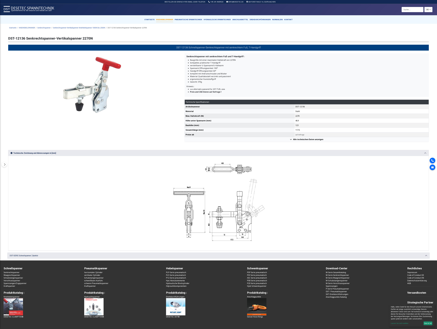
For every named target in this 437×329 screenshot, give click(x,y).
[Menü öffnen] (4, 164)
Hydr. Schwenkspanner (256, 286)
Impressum (412, 272)
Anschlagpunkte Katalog (336, 297)
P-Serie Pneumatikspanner (337, 289)
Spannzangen (332, 286)
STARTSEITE (149, 19)
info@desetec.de (235, 2)
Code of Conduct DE (415, 275)
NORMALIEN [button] (277, 19)
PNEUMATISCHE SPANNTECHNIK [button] (188, 19)
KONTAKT (288, 19)
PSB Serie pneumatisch (257, 280)
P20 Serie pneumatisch (257, 283)
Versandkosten (416, 292)
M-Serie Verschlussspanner (338, 283)
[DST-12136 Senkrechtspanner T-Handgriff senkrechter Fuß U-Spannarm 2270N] (95, 84)
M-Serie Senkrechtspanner (337, 275)
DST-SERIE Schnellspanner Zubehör (24, 256)
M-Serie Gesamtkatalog (336, 272)
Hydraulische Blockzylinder (177, 283)
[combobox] (412, 9)
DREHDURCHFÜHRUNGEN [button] (260, 19)
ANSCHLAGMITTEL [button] (240, 19)
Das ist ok (428, 323)
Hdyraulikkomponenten (176, 286)
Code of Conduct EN (415, 278)
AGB (409, 283)
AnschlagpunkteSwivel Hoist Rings (255, 306)
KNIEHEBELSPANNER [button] (164, 19)
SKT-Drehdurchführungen (337, 294)
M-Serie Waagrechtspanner (337, 278)
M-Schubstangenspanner (337, 280)
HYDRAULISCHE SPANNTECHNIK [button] (217, 19)
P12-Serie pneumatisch (176, 278)
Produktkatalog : (257, 292)
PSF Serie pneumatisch (257, 275)
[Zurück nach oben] (433, 324)
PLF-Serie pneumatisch (176, 275)
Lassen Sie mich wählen (399, 323)
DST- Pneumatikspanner (336, 291)
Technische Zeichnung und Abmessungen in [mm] (34, 153)
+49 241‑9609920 (216, 2)
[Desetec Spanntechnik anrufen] (432, 160)
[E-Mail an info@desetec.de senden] (432, 167)
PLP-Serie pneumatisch (176, 272)
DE (427, 9)
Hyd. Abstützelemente (175, 280)
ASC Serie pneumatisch (257, 278)
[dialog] (412, 315)
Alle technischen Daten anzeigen (308, 139)
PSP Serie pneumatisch (257, 272)
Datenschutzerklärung (417, 280)
